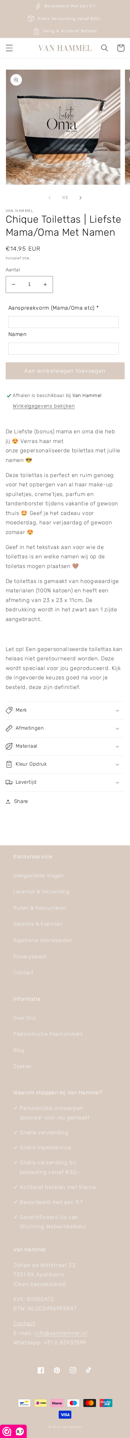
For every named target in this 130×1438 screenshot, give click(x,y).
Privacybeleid (29, 957)
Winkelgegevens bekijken (44, 406)
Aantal (13, 270)
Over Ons (24, 1018)
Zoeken (22, 1066)
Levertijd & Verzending (41, 892)
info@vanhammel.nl (60, 1333)
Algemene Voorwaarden (42, 940)
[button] (9, 48)
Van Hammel (72, 1427)
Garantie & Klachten (38, 924)
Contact (23, 973)
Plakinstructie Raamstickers (48, 1034)
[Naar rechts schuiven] (80, 197)
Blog (19, 1050)
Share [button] (21, 801)
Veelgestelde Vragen (38, 876)
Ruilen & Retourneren (39, 908)
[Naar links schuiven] (49, 197)
